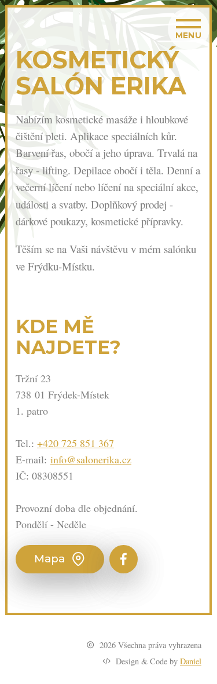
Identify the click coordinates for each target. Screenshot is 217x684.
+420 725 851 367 (75, 443)
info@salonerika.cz (90, 459)
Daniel (190, 661)
